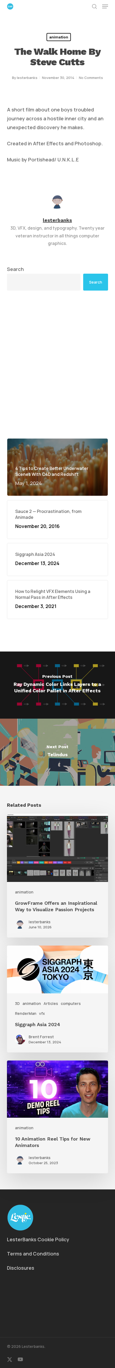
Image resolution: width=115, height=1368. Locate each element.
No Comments (91, 77)
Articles (51, 1003)
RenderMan (25, 1013)
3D (17, 1003)
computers (71, 1003)
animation (58, 37)
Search (15, 269)
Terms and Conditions (33, 1253)
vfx (42, 1013)
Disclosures (20, 1268)
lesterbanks (27, 77)
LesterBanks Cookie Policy (38, 1239)
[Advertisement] (57, 364)
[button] (105, 6)
